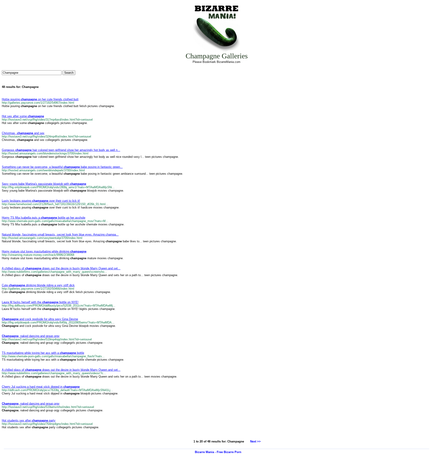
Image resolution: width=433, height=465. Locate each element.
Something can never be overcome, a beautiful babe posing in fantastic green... (62, 167)
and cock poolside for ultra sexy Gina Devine (40, 319)
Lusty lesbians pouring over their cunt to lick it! (41, 200)
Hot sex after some (23, 116)
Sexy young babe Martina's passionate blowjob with (44, 184)
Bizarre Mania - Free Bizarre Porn (218, 452)
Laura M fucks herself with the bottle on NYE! (40, 302)
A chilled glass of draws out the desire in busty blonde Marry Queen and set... (61, 268)
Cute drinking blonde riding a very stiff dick (38, 285)
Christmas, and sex (23, 133)
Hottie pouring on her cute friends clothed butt (40, 99)
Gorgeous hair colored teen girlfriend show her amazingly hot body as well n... (61, 150)
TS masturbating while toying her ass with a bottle (43, 353)
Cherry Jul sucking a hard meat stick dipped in (41, 386)
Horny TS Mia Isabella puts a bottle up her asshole (43, 217)
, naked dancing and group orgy (31, 336)
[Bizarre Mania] (216, 51)
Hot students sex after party (28, 420)
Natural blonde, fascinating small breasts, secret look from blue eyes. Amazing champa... (60, 234)
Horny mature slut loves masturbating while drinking (44, 251)
